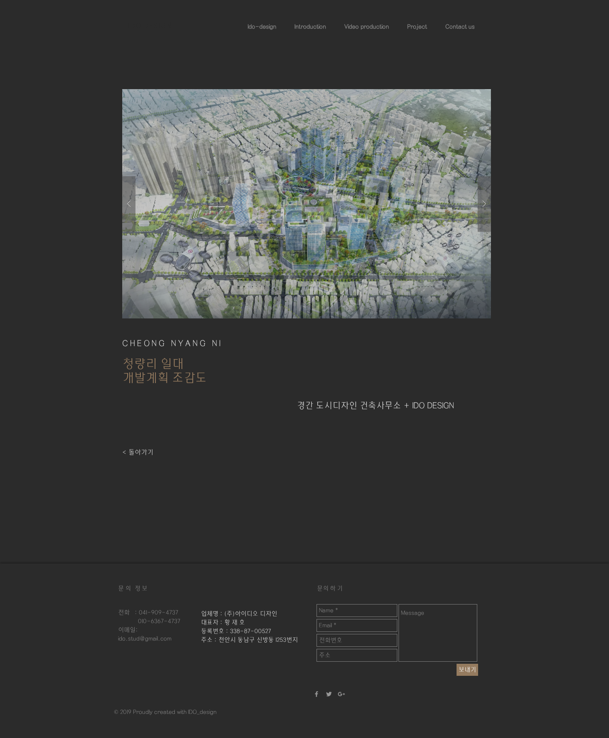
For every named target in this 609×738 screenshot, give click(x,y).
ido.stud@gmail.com (145, 639)
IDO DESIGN (150, 25)
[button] (306, 203)
